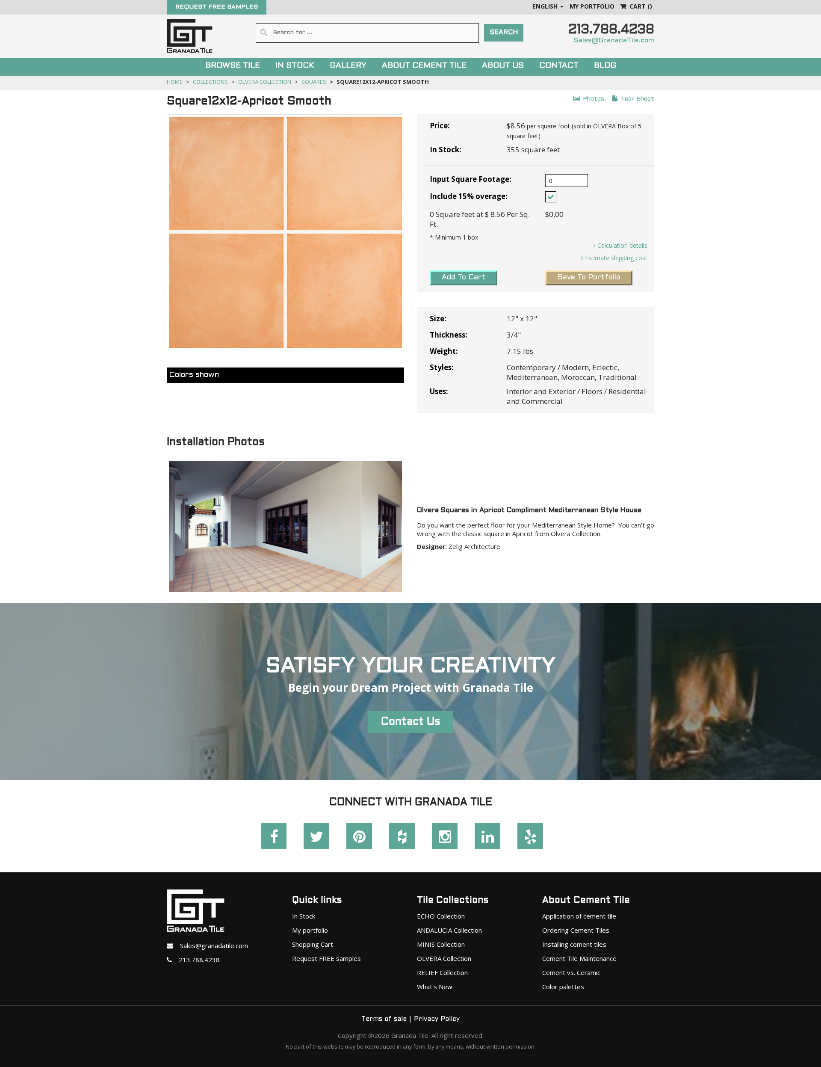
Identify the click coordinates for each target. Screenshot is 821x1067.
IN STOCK (294, 65)
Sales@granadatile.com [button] (210, 945)
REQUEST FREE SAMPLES (216, 7)
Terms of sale (384, 1019)
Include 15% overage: (469, 196)
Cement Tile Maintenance (579, 958)
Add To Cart (463, 277)
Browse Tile (232, 65)
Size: (438, 318)
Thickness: (448, 335)
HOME (175, 82)
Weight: (444, 351)
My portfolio (310, 930)
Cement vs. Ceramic (571, 972)
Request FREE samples (326, 958)
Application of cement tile (579, 916)
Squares (313, 82)
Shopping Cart (312, 944)
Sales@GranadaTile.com (614, 40)
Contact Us (410, 722)
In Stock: (445, 149)
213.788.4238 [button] (196, 959)
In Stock (303, 916)
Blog (605, 65)
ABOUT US (503, 65)
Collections (210, 82)
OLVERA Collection (264, 82)
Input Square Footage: (470, 179)
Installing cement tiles (574, 944)
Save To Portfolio (588, 277)
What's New (434, 986)
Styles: (442, 367)
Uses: (439, 391)
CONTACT (559, 65)
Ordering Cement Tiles (575, 930)
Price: (440, 125)
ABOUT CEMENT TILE (424, 65)
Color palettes (563, 986)
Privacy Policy (437, 1019)
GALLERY (348, 65)
